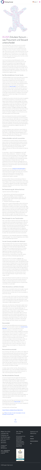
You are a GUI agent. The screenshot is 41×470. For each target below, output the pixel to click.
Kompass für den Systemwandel (19, 168)
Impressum (31, 436)
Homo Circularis (13, 86)
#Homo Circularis (8, 413)
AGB (30, 443)
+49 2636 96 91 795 (6, 450)
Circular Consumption (16, 413)
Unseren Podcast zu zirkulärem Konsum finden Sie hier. (12, 410)
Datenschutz (32, 438)
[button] (34, 2)
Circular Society (10, 414)
